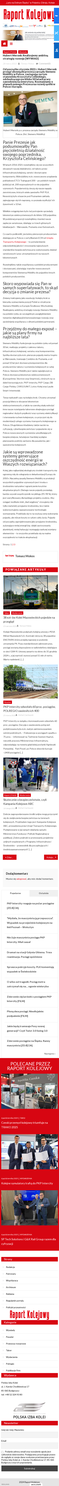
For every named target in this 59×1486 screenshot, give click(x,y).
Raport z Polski (10, 52)
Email (3, 1440)
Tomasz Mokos (27, 63)
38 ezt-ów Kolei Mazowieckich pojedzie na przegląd (29, 619)
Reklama (10, 1294)
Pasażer (7, 702)
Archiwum (11, 1287)
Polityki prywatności (16, 1307)
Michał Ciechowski (26, 715)
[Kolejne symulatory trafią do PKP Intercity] (29, 1152)
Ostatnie (43, 893)
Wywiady (23, 52)
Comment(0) (45, 63)
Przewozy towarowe (16, 1343)
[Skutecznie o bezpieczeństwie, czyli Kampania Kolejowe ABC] (30, 775)
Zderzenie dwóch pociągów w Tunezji (12, 857)
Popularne (15, 893)
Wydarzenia (17, 613)
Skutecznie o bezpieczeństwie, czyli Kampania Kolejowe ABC (25, 801)
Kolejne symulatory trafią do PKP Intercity (27, 1183)
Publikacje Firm (13, 1370)
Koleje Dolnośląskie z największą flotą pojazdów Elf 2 (52, 857)
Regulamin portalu (15, 1300)
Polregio (10, 1363)
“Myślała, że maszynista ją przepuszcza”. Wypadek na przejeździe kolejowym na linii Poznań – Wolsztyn (30, 923)
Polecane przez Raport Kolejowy (29, 1066)
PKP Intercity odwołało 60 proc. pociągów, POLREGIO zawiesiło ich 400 (29, 708)
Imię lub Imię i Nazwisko (12, 1430)
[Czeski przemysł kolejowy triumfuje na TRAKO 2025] (29, 1092)
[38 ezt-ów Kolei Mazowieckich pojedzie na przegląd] (30, 592)
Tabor (6, 613)
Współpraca (12, 1280)
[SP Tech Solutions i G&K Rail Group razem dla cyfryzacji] (29, 1208)
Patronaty (11, 1273)
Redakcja (10, 1267)
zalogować (21, 878)
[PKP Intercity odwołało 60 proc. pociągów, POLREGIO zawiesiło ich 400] (30, 681)
